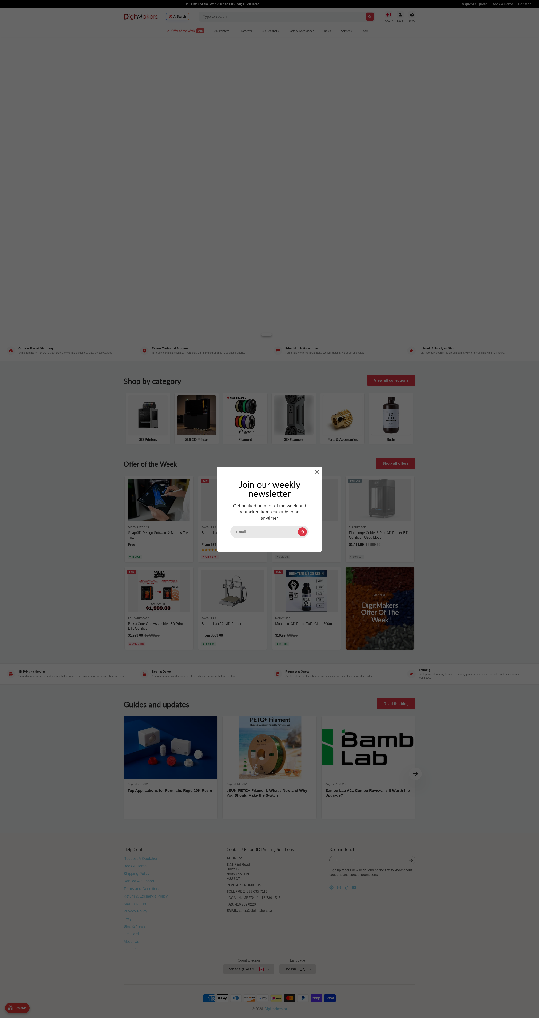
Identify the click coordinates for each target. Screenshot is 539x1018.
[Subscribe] (302, 531)
